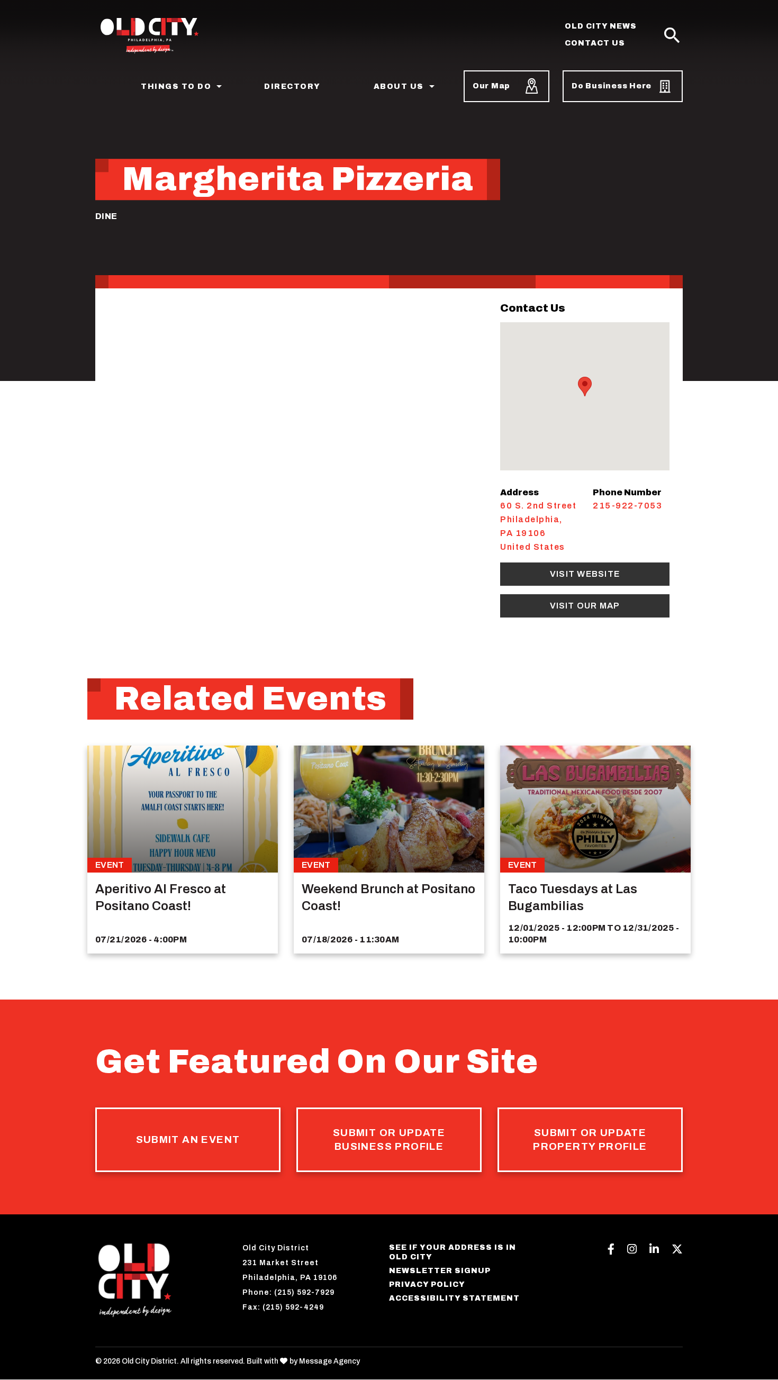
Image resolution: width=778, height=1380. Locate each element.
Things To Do (176, 86)
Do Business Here (612, 86)
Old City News (601, 26)
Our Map (491, 86)
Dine (106, 216)
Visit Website (585, 573)
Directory (292, 86)
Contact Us (595, 43)
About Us (399, 86)
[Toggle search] (672, 36)
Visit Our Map (585, 605)
